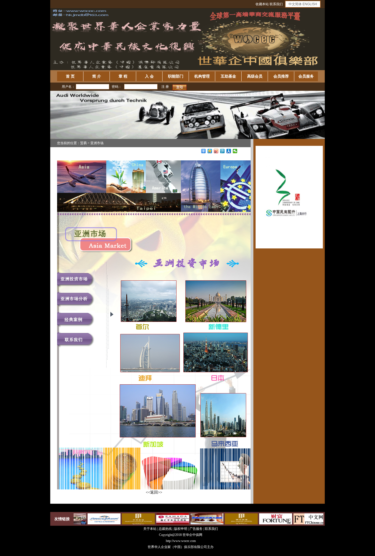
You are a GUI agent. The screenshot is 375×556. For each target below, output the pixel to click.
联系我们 (276, 4)
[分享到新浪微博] (216, 151)
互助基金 (228, 76)
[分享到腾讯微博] (222, 151)
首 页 (70, 76)
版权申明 (180, 529)
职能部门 (175, 76)
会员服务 (306, 76)
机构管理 (202, 76)
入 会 (149, 76)
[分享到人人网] (228, 151)
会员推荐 (281, 76)
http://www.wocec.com (181, 541)
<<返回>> (154, 492)
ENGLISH (310, 4)
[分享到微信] (235, 151)
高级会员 (254, 76)
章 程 (123, 76)
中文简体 (295, 4)
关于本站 (149, 529)
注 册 (165, 87)
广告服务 (196, 529)
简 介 (96, 76)
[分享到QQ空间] (210, 151)
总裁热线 (166, 529)
